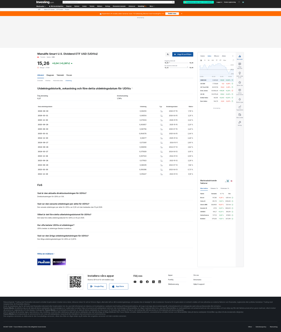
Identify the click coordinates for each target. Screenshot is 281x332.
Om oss (196, 275)
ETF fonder (60, 9)
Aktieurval (132, 6)
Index (209, 56)
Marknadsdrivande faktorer (208, 181)
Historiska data (58, 80)
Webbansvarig (173, 284)
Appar (170, 275)
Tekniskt (60, 75)
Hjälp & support (198, 284)
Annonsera (197, 280)
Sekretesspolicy (261, 327)
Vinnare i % (214, 188)
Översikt (40, 80)
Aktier (224, 56)
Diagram (50, 75)
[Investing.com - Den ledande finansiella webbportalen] (45, 2)
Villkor (250, 327)
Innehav (47, 80)
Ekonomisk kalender (119, 6)
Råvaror (216, 56)
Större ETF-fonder (49, 9)
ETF (39, 9)
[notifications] (239, 2)
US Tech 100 (204, 87)
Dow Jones (204, 90)
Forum (69, 75)
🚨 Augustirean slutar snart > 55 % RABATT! (199, 2)
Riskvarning (273, 327)
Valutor (202, 56)
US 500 (202, 83)
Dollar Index (204, 97)
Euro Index (203, 101)
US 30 (202, 94)
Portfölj (170, 280)
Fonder (67, 9)
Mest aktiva (204, 188)
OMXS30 (203, 80)
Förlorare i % (225, 188)
